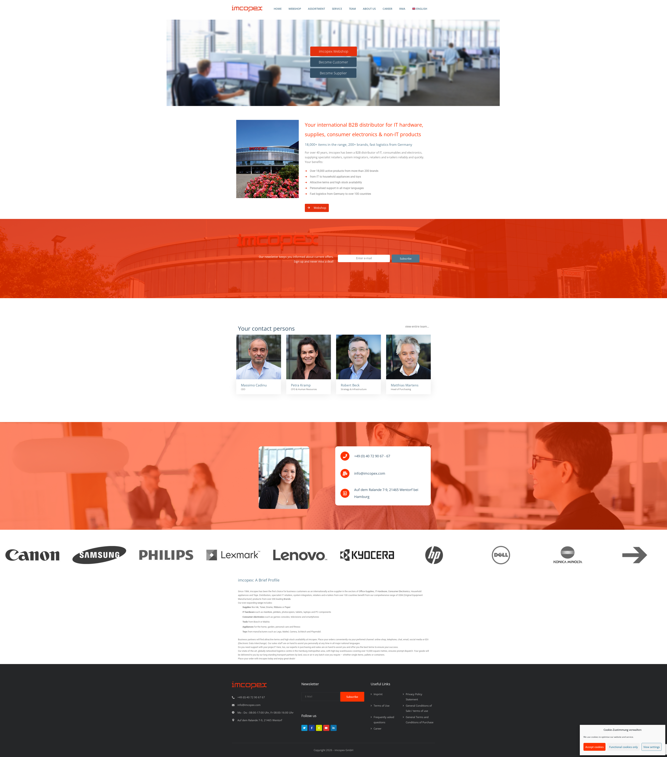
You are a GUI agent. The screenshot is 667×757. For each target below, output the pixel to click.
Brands (287, 599)
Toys (255, 595)
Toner (262, 607)
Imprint (378, 694)
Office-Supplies (366, 591)
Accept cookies (594, 747)
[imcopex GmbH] (247, 8)
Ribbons (278, 607)
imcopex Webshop (333, 51)
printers (277, 612)
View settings (651, 747)
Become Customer (333, 62)
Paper (287, 607)
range (260, 602)
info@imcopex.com (249, 705)
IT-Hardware (381, 591)
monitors (267, 612)
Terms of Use (381, 705)
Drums (269, 607)
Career (377, 728)
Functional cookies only (623, 747)
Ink (257, 607)
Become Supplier (333, 73)
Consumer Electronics (399, 591)
